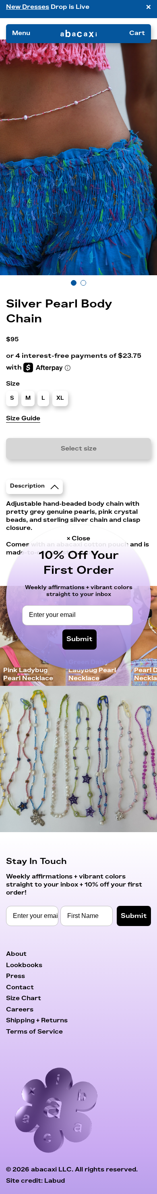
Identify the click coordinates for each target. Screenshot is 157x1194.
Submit (79, 639)
